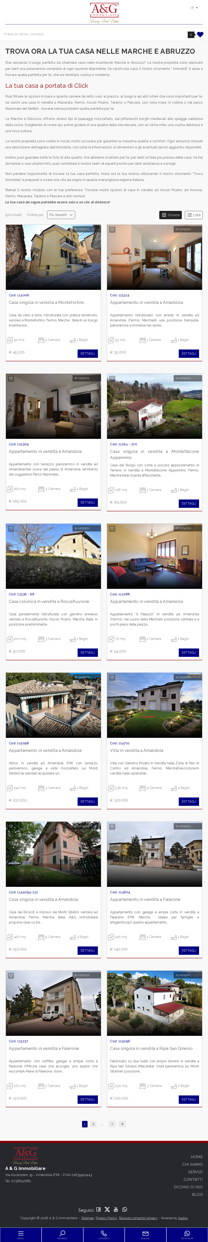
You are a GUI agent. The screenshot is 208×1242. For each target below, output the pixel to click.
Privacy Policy (106, 1218)
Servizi (195, 1172)
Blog (197, 1194)
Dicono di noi (188, 1187)
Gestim (183, 1218)
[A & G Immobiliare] (104, 13)
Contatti (193, 1179)
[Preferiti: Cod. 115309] (11, 378)
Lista (196, 215)
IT (193, 8)
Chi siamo (192, 1164)
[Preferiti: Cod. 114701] (112, 677)
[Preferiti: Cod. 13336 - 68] (11, 528)
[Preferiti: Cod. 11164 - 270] (112, 378)
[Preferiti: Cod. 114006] (11, 229)
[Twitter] (107, 1209)
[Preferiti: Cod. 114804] (112, 826)
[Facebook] (98, 1209)
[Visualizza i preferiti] (200, 36)
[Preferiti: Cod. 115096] (112, 975)
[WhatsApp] (125, 1209)
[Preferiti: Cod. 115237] (11, 975)
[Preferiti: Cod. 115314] (112, 229)
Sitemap (87, 1218)
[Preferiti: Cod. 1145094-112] (11, 826)
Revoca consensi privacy (138, 1218)
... (102, 1124)
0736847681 (21, 1181)
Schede (173, 215)
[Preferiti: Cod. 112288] (112, 528)
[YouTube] (116, 1209)
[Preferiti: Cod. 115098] (11, 677)
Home (197, 1157)
